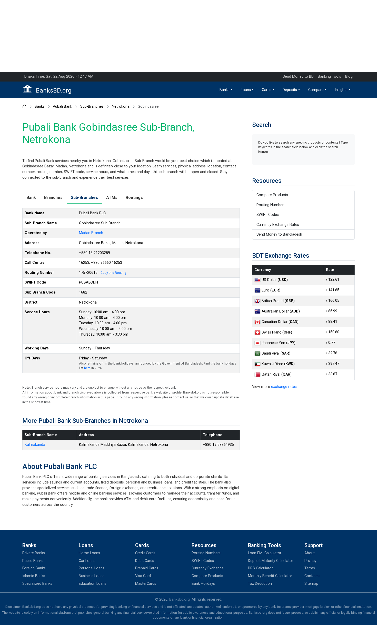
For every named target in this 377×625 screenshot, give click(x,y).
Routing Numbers (270, 205)
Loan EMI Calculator (264, 553)
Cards (266, 90)
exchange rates (284, 387)
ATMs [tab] (111, 197)
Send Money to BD (298, 76)
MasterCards (145, 583)
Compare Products (272, 195)
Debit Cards (144, 561)
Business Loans (91, 576)
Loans (246, 90)
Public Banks (32, 561)
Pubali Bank (62, 106)
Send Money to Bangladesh (279, 234)
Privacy (310, 561)
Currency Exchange (208, 568)
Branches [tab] (53, 197)
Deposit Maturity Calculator (270, 561)
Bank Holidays (203, 583)
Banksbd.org (179, 599)
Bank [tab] (31, 197)
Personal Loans (91, 568)
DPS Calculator (260, 568)
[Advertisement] (188, 36)
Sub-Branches (92, 106)
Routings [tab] (134, 197)
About (309, 553)
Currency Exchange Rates (277, 225)
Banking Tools (329, 76)
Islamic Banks (33, 576)
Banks (225, 90)
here (87, 368)
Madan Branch (91, 233)
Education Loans (92, 583)
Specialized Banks (37, 583)
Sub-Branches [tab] (84, 197)
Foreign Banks (34, 568)
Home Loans (89, 553)
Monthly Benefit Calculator (270, 576)
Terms (309, 568)
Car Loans (87, 561)
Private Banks (33, 553)
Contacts (312, 576)
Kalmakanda (35, 444)
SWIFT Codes (267, 215)
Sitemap (311, 583)
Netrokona (121, 106)
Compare (316, 90)
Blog (349, 76)
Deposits (290, 90)
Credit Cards (145, 553)
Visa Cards (144, 576)
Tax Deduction (260, 583)
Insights (341, 90)
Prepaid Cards (146, 568)
